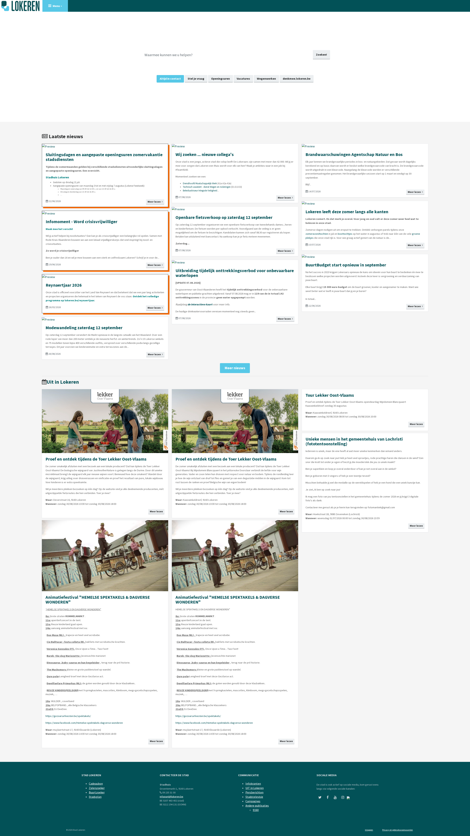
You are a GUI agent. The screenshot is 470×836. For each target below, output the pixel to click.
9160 (256, 810)
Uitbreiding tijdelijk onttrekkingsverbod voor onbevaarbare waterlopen (235, 273)
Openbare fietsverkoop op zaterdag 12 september (224, 217)
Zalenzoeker (97, 788)
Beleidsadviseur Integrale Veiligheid (200, 190)
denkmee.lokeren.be (296, 78)
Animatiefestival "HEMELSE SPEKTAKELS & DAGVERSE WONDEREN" (98, 599)
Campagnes (252, 801)
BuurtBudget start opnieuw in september (346, 265)
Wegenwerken (266, 78)
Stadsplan (95, 797)
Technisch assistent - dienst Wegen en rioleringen (207, 186)
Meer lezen (155, 201)
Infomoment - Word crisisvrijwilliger (81, 221)
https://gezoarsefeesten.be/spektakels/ (68, 716)
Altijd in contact (170, 78)
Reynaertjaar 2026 (64, 285)
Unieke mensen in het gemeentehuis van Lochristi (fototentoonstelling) (354, 441)
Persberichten (254, 792)
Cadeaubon (96, 783)
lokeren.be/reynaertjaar (79, 300)
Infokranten (253, 783)
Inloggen (369, 829)
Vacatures (243, 78)
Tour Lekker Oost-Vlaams (330, 395)
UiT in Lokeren (254, 788)
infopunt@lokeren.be (171, 796)
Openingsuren (220, 78)
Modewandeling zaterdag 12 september (84, 327)
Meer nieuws (235, 368)
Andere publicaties (257, 805)
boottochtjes (345, 233)
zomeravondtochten (317, 233)
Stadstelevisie (254, 797)
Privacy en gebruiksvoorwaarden (397, 829)
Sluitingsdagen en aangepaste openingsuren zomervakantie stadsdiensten (104, 157)
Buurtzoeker (97, 792)
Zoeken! (321, 54)
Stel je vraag (196, 78)
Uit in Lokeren (63, 382)
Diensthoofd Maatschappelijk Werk (200, 183)
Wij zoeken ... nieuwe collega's (205, 154)
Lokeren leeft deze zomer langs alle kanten (347, 212)
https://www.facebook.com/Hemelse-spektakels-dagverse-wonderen (84, 722)
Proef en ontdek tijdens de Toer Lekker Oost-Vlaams (96, 459)
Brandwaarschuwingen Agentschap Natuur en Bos (354, 154)
